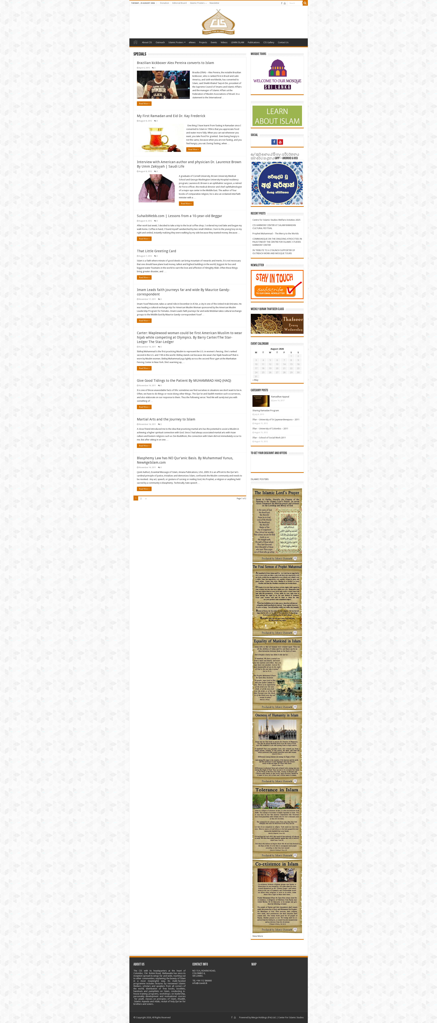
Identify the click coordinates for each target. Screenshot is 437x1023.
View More (257, 936)
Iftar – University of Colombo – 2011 (270, 428)
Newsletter (214, 3)
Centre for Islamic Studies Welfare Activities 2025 (276, 220)
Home (135, 42)
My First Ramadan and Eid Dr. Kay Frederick (171, 116)
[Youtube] (284, 3)
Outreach (160, 42)
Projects (203, 42)
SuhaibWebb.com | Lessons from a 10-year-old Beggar (179, 216)
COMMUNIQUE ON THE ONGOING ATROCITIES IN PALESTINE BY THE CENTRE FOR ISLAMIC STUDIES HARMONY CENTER (277, 242)
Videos (224, 42)
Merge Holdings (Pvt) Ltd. (263, 1017)
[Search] (305, 3)
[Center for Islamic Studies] (219, 21)
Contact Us (283, 42)
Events (214, 42)
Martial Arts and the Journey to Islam (166, 419)
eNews (192, 42)
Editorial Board (179, 3)
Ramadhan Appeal (280, 396)
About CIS (147, 42)
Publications (254, 42)
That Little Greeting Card (156, 251)
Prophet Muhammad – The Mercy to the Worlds (275, 233)
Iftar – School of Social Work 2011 (269, 437)
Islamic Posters (197, 3)
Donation (164, 3)
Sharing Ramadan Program (265, 410)
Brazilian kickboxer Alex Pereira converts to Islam (175, 63)
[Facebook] (282, 3)
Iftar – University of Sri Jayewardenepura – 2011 (275, 419)
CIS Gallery (268, 42)
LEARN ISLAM (237, 42)
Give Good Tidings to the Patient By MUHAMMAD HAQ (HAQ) (184, 380)
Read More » (144, 103)
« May (255, 380)
